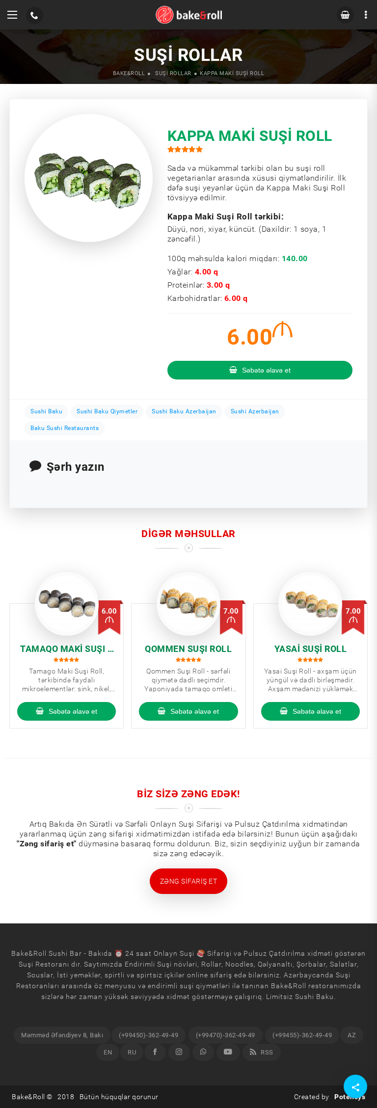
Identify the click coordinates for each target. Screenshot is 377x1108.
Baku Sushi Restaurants (64, 428)
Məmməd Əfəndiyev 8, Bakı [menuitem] (62, 1035)
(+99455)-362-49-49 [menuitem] (302, 1035)
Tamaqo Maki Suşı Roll (66, 649)
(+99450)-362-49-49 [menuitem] (148, 1035)
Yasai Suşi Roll (310, 649)
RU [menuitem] (132, 1052)
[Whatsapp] (203, 1052)
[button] (12, 14)
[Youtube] (228, 1052)
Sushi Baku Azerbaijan (184, 411)
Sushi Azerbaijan (255, 411)
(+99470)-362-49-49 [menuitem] (225, 1035)
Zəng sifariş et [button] (188, 881)
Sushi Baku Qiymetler (107, 411)
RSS (266, 1052)
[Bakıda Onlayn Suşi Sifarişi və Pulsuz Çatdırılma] (189, 14)
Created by (330, 1097)
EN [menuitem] (108, 1052)
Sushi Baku (46, 411)
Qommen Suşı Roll (188, 649)
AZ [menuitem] (352, 1035)
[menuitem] (155, 1052)
